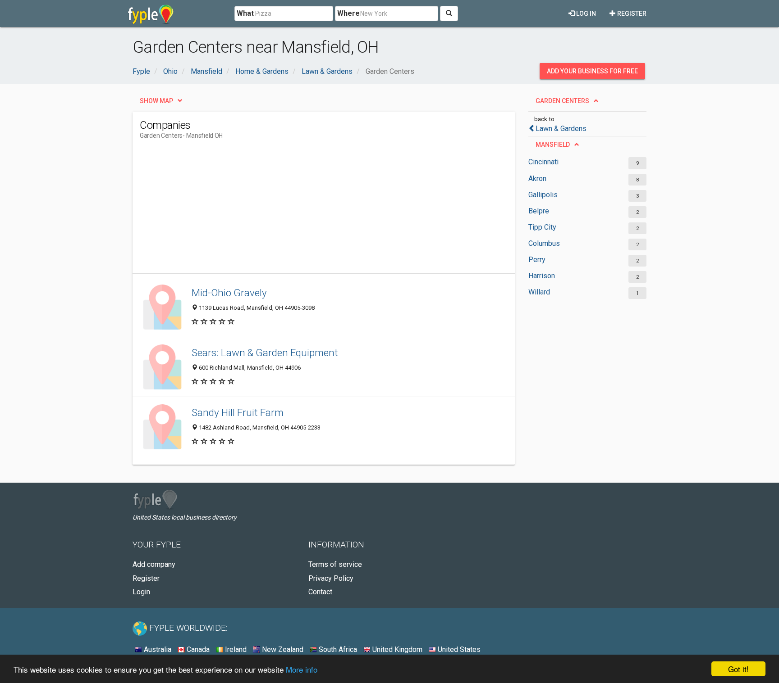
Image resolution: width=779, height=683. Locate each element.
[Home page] (151, 13)
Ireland (235, 649)
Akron (537, 178)
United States (458, 649)
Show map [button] (156, 100)
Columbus (544, 243)
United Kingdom (396, 649)
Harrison (541, 275)
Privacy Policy (330, 578)
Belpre (538, 211)
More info (301, 669)
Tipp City (542, 227)
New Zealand (281, 649)
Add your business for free (592, 71)
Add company (154, 564)
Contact (320, 592)
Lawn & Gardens (561, 128)
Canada (197, 649)
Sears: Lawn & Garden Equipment (265, 352)
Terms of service (335, 564)
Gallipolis (543, 194)
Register (631, 13)
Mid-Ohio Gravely (229, 293)
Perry (536, 259)
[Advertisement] (304, 210)
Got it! (738, 668)
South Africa (337, 649)
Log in (585, 13)
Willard (539, 292)
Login (141, 592)
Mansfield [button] (553, 144)
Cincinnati (543, 162)
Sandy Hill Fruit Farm (238, 412)
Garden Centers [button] (562, 100)
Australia (156, 649)
